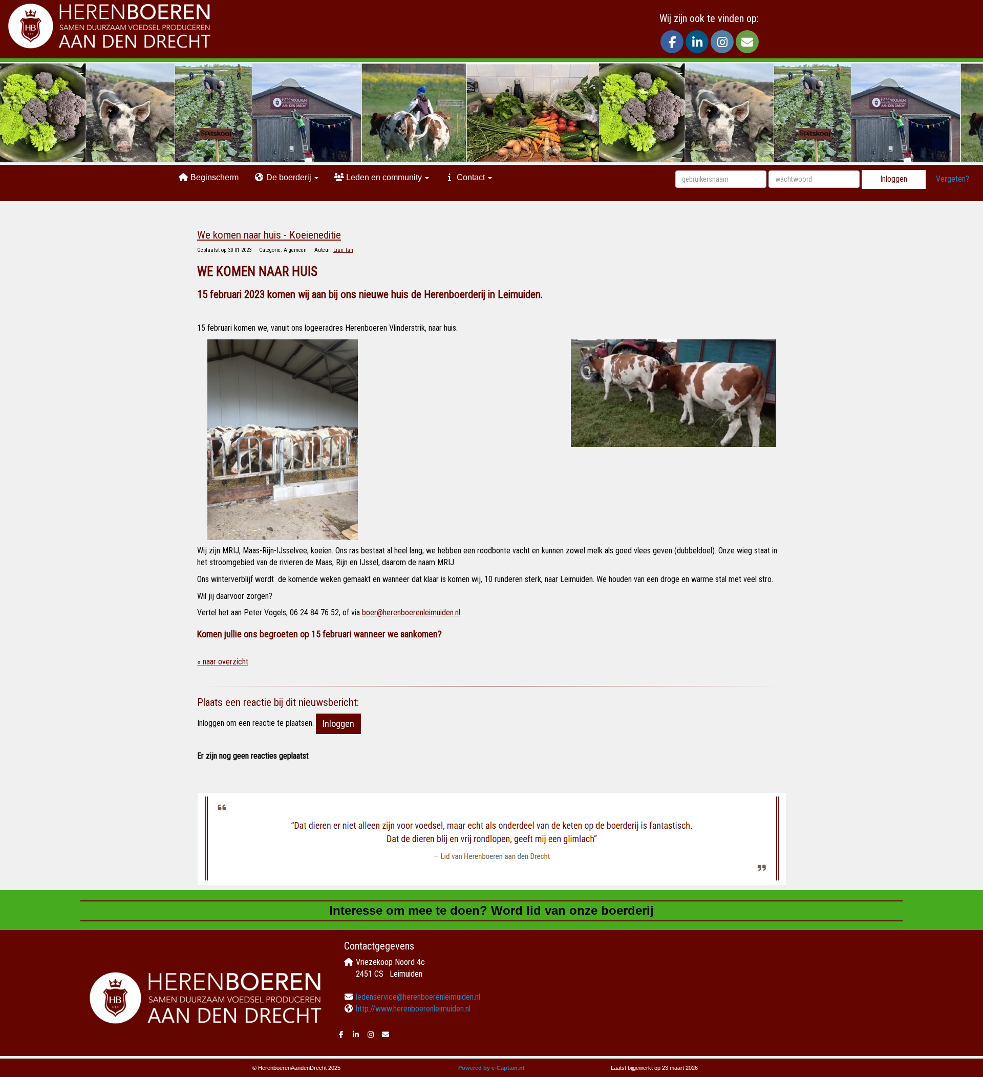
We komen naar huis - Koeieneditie (269, 235)
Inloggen (893, 179)
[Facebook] (672, 44)
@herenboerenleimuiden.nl (411, 612)
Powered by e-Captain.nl (491, 1068)
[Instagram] (722, 44)
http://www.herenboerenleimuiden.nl (413, 1009)
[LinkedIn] (697, 44)
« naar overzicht (222, 661)
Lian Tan (343, 250)
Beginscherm (213, 177)
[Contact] (747, 44)
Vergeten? (952, 179)
